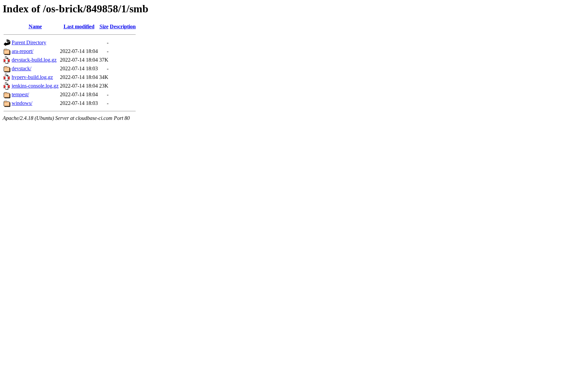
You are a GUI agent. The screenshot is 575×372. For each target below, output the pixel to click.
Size (103, 26)
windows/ (22, 103)
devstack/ (21, 68)
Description (123, 26)
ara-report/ (22, 51)
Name (35, 26)
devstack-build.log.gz (34, 60)
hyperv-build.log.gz (32, 77)
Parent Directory (29, 42)
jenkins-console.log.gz (35, 86)
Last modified (79, 26)
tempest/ (20, 94)
